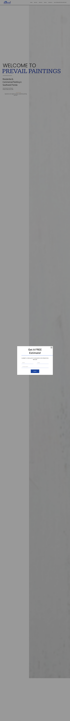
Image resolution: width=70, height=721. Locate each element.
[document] (35, 360)
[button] (51, 347)
